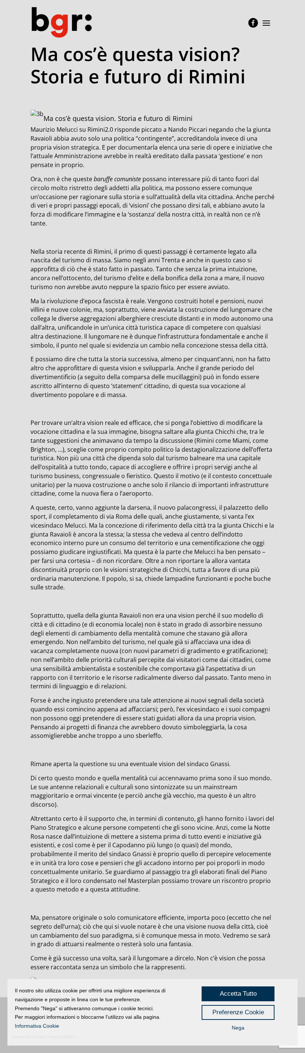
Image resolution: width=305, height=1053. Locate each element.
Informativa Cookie (37, 1026)
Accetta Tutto (238, 993)
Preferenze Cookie (238, 1012)
